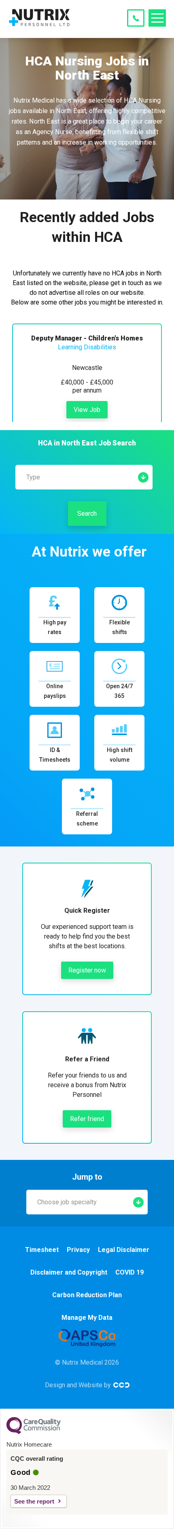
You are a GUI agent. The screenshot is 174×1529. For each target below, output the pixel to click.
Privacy (78, 1250)
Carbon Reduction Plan (87, 1295)
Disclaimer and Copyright (68, 1272)
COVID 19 (129, 1272)
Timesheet (42, 1250)
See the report (34, 1501)
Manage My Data (87, 1317)
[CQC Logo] (33, 1432)
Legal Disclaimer (123, 1250)
